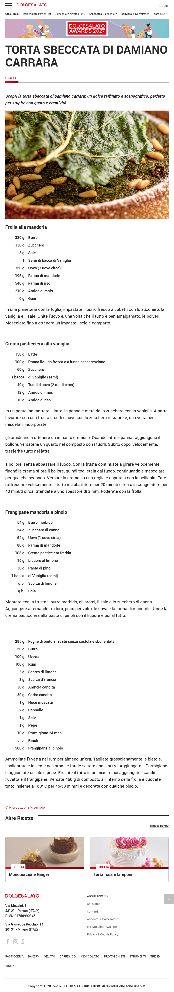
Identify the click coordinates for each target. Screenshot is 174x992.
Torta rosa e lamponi (113, 874)
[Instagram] (16, 941)
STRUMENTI (137, 956)
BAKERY (33, 956)
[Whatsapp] (23, 941)
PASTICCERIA (14, 956)
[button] (8, 5)
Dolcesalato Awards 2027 (70, 14)
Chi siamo (93, 904)
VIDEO (9, 966)
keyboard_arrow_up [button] (168, 899)
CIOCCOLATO (90, 956)
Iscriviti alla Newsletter (135, 14)
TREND (155, 956)
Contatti (92, 911)
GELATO (49, 956)
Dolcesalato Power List (37, 14)
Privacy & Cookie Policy (102, 934)
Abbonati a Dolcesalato (103, 14)
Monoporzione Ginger (29, 874)
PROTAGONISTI (114, 956)
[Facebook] (8, 941)
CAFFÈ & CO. (68, 956)
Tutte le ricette (159, 826)
